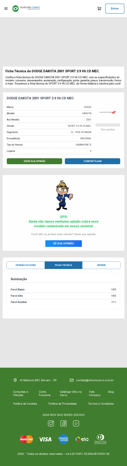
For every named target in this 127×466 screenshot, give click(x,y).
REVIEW (101, 265)
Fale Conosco (94, 393)
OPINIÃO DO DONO (26, 265)
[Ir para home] (26, 8)
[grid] (63, 294)
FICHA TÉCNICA (63, 265)
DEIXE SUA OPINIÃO (34, 161)
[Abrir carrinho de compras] (99, 8)
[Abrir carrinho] (6, 8)
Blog (111, 391)
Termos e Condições (101, 403)
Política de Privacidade (62, 403)
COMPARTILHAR (93, 161)
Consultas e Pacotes (20, 393)
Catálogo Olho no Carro (71, 393)
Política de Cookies (25, 403)
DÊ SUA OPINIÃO (63, 243)
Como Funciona (44, 393)
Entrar (115, 8)
